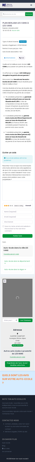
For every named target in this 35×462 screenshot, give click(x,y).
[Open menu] (31, 5)
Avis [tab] (22, 58)
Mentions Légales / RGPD (13, 432)
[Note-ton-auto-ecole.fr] (7, 5)
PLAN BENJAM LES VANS (11, 254)
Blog (3, 446)
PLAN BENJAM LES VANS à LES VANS (16, 24)
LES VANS (6, 449)
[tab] (17, 262)
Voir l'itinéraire (25, 320)
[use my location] (16, 320)
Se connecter (7, 451)
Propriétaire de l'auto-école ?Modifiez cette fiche (17, 364)
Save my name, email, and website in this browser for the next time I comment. (17, 228)
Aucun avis (15, 30)
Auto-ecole (6, 443)
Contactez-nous (8, 414)
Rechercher (29, 14)
